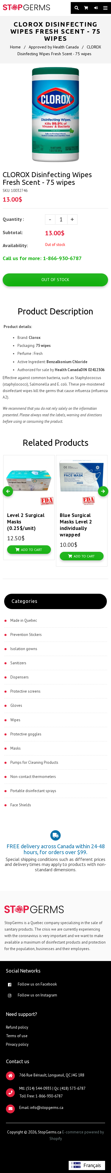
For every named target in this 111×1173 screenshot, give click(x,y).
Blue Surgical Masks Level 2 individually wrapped (76, 525)
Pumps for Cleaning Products (34, 762)
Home (15, 47)
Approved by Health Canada (54, 47)
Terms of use (17, 1035)
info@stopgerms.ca (46, 1107)
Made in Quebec (23, 620)
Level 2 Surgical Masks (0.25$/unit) (25, 521)
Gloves (16, 705)
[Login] (94, 8)
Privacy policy (17, 1044)
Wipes (15, 719)
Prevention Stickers (26, 634)
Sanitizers (18, 662)
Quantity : (13, 219)
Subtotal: (13, 232)
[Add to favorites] (49, 461)
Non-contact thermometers (33, 776)
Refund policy (17, 1027)
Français (92, 1165)
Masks (15, 748)
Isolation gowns (23, 648)
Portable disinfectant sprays (33, 790)
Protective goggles (25, 734)
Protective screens (25, 691)
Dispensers (19, 677)
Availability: (15, 245)
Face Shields (20, 804)
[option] (87, 1165)
